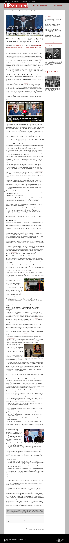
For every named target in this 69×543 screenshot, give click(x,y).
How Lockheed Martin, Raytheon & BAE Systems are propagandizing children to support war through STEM (53, 30)
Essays (58, 5)
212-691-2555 (59, 541)
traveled (25, 332)
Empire (8, 47)
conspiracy (41, 228)
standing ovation (25, 79)
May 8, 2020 (23, 195)
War (23, 47)
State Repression (18, 47)
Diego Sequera (30, 64)
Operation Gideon (20, 49)
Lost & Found (47, 68)
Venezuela (37, 47)
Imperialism (12, 47)
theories (7, 229)
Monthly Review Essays (49, 42)
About (38, 5)
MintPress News (36, 45)
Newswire (8, 49)
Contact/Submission (43, 5)
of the (17, 430)
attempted (18, 91)
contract (31, 180)
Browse (50, 5)
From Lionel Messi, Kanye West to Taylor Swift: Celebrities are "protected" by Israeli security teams (53, 20)
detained (32, 331)
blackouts (35, 225)
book (20, 430)
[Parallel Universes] (53, 53)
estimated (26, 319)
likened (36, 318)
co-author (14, 430)
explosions (28, 225)
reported (26, 83)
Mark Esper (13, 49)
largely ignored (14, 252)
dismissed (28, 228)
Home (34, 5)
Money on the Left (32, 1)
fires (32, 225)
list (18, 369)
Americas (27, 47)
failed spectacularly (39, 170)
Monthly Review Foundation (60, 538)
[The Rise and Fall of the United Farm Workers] (52, 81)
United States (32, 47)
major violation (11, 338)
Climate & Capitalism (24, 1)
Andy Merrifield (47, 47)
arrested (42, 246)
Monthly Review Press (15, 1)
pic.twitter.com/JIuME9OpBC (12, 193)
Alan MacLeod (10, 44)
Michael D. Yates (47, 74)
